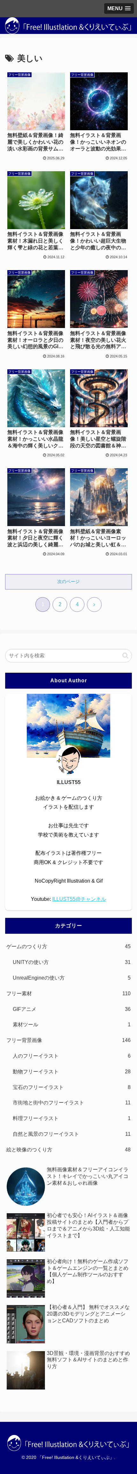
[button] (125, 655)
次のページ (68, 581)
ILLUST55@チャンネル (79, 899)
